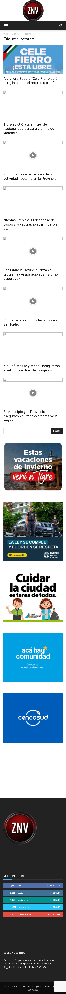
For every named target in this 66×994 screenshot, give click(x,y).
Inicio (5, 33)
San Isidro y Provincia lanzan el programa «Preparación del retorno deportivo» (30, 274)
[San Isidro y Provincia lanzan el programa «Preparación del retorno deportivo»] (33, 251)
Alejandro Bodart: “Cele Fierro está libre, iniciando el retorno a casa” (30, 81)
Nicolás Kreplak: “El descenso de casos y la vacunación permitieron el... (30, 224)
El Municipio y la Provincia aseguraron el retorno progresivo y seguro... (30, 416)
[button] (5, 25)
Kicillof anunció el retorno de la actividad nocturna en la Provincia (30, 176)
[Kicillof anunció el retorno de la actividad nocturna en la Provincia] (33, 155)
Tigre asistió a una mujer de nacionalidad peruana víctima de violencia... (28, 128)
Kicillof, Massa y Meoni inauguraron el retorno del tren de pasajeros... (31, 368)
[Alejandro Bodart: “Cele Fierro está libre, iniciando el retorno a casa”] (33, 59)
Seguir (56, 893)
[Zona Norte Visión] (33, 10)
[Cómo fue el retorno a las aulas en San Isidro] (33, 301)
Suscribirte (54, 914)
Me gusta (55, 885)
